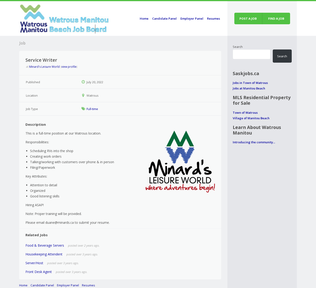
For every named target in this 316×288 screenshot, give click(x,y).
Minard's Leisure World (44, 67)
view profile (69, 67)
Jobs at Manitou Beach (249, 88)
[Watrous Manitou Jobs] (64, 18)
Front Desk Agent (38, 272)
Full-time (92, 109)
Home (144, 18)
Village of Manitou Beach (251, 118)
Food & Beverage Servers (44, 245)
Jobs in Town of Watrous (250, 83)
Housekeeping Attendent (43, 254)
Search (238, 47)
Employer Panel (191, 18)
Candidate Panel (164, 18)
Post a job (248, 18)
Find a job (276, 18)
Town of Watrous (245, 112)
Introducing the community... (254, 142)
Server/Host (34, 263)
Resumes (213, 18)
